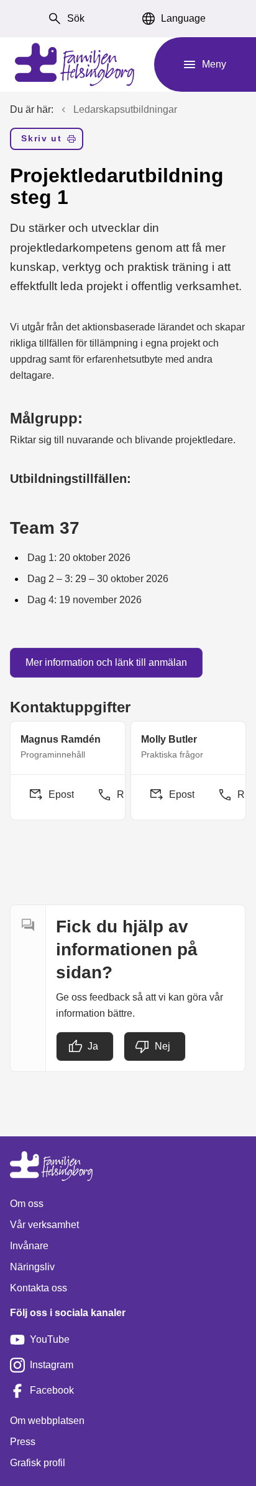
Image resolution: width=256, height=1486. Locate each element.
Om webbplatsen (47, 1420)
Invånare (29, 1246)
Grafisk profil (37, 1462)
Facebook (52, 1390)
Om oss (26, 1203)
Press (22, 1441)
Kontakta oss (38, 1288)
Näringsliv (32, 1267)
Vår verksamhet (44, 1224)
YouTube (50, 1339)
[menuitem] (46, 141)
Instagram (51, 1365)
